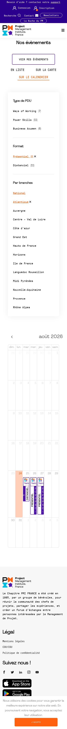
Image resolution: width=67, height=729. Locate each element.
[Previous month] (12, 337)
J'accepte (36, 722)
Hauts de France (24, 245)
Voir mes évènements (33, 59)
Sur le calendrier (33, 77)
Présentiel (23, 156)
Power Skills (25, 120)
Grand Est (20, 237)
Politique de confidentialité (21, 652)
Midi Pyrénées (23, 281)
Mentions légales (14, 641)
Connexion (24, 7)
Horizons (19, 254)
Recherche (11, 15)
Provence (19, 298)
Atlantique (21, 202)
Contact (29, 15)
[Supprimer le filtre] (35, 156)
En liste (17, 70)
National (19, 193)
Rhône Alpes (21, 307)
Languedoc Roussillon (28, 272)
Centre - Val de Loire (29, 219)
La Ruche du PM (33, 21)
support (55, 2)
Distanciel (24, 165)
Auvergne (19, 210)
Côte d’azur (21, 228)
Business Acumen (27, 128)
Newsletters (51, 15)
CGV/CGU (7, 647)
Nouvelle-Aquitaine (27, 289)
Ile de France (23, 263)
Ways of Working (27, 111)
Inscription (46, 8)
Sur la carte (46, 70)
